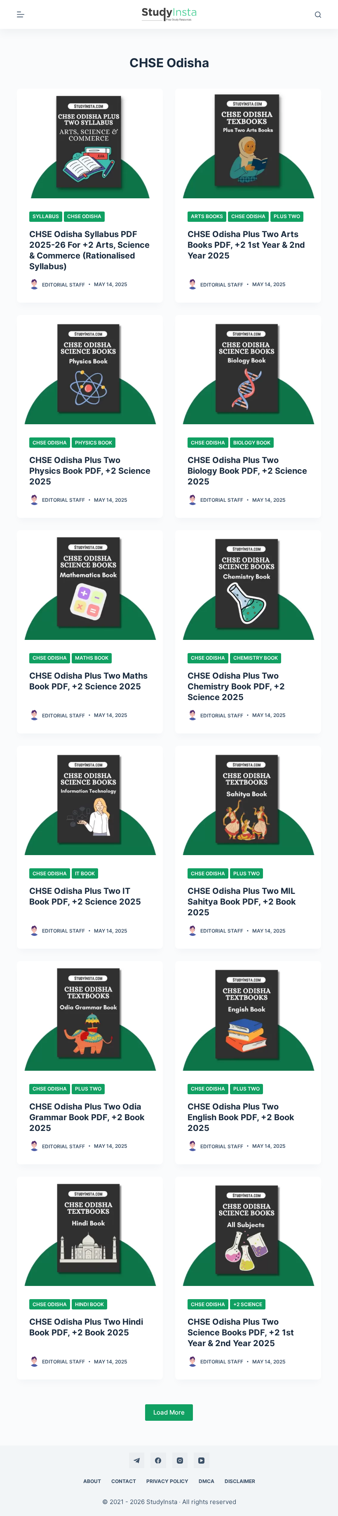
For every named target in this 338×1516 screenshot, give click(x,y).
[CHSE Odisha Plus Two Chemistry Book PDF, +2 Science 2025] (248, 585)
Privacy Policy (167, 1481)
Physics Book (93, 443)
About (92, 1481)
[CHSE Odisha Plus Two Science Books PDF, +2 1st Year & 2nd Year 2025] (248, 1231)
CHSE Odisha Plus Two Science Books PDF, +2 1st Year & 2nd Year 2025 (241, 1332)
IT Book (85, 873)
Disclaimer (240, 1481)
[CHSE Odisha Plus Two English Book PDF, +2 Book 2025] (248, 1016)
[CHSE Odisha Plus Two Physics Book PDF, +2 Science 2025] (90, 370)
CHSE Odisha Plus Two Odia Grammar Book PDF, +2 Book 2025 (87, 1117)
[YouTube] (201, 1460)
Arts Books (207, 216)
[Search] (318, 15)
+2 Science (247, 1304)
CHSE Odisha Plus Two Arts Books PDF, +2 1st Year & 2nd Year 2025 (246, 245)
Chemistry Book (255, 658)
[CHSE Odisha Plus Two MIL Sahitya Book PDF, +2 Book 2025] (248, 801)
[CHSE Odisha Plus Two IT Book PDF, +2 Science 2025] (90, 801)
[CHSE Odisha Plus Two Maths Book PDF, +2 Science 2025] (90, 585)
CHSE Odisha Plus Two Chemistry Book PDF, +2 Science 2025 (236, 686)
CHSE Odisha (84, 216)
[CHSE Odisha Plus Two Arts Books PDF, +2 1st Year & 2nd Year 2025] (248, 143)
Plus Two (287, 216)
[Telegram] (137, 1460)
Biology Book (251, 443)
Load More (169, 1412)
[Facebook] (158, 1460)
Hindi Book (89, 1304)
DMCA (206, 1481)
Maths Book (91, 658)
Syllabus (46, 216)
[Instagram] (180, 1460)
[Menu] (20, 14)
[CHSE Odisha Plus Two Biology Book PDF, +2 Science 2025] (248, 370)
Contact (123, 1481)
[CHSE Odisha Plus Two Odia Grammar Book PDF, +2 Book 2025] (90, 1016)
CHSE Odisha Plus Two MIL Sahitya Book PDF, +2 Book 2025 (242, 901)
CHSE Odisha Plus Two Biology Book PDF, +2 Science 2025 (247, 471)
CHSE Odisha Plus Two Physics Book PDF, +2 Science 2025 (89, 471)
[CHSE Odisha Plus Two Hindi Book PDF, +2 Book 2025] (90, 1231)
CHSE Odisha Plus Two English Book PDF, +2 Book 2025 (241, 1117)
